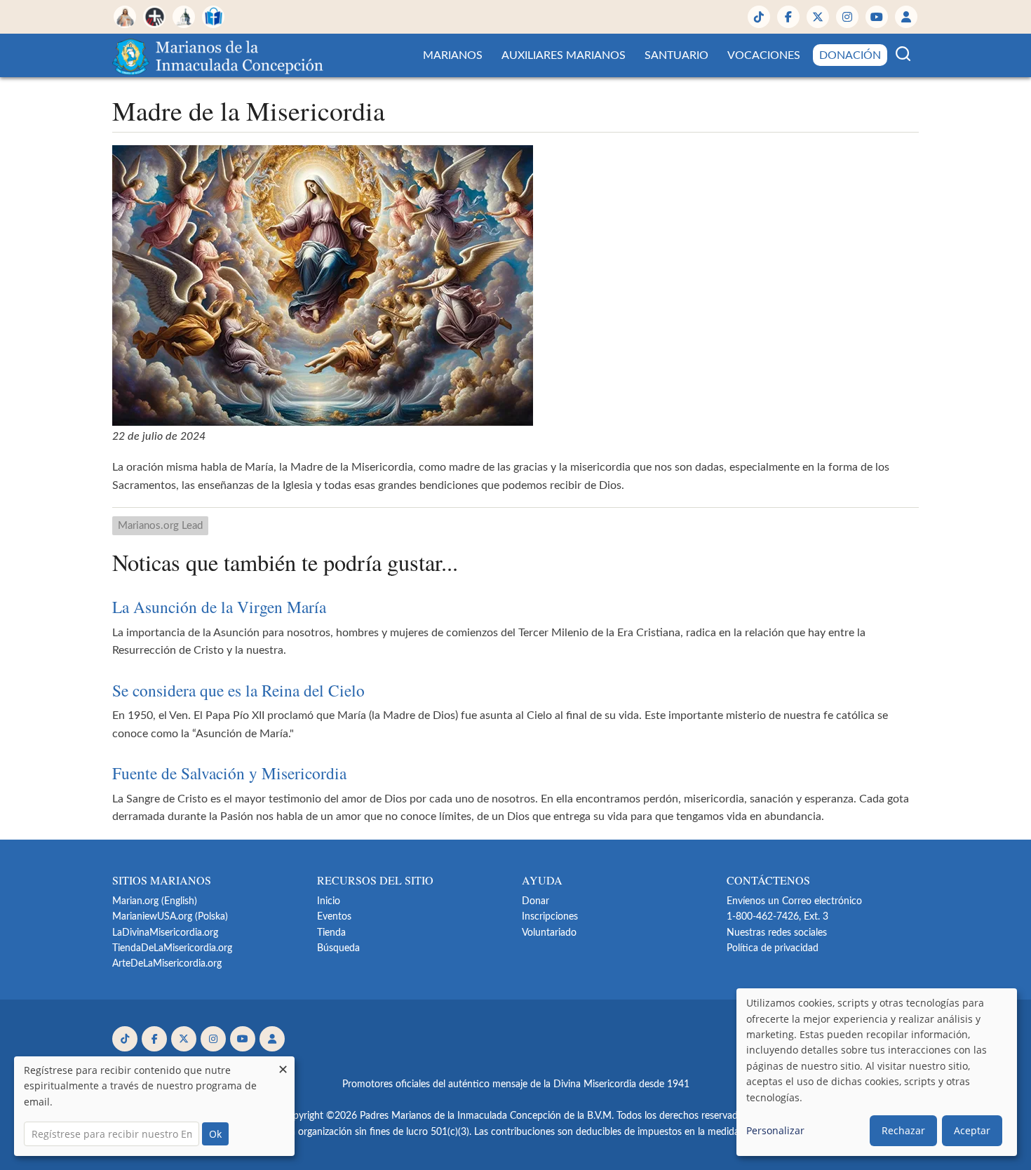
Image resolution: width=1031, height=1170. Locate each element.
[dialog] (876, 1072)
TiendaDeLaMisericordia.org (172, 948)
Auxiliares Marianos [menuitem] (563, 55)
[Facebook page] (788, 16)
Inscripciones (550, 917)
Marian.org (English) (154, 901)
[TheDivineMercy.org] (124, 16)
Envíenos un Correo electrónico (794, 901)
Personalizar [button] (775, 1130)
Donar (535, 901)
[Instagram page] (847, 16)
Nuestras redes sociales (777, 933)
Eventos (334, 917)
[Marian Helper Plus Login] (906, 16)
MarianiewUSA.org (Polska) (170, 917)
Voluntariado (549, 933)
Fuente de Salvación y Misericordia (229, 773)
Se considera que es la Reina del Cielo (238, 690)
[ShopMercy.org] (213, 16)
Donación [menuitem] (850, 55)
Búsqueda (338, 948)
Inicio (328, 901)
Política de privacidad (772, 948)
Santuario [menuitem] (676, 55)
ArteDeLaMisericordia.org (167, 964)
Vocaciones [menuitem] (763, 55)
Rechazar (903, 1130)
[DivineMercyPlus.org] (154, 16)
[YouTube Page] (876, 16)
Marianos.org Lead (160, 525)
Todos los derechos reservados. (683, 1116)
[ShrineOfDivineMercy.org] (183, 16)
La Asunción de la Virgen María (219, 607)
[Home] (220, 55)
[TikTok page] (758, 16)
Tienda (331, 933)
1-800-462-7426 (763, 917)
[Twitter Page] (817, 16)
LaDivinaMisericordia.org (165, 933)
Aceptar (972, 1130)
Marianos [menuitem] (453, 55)
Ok (215, 1134)
